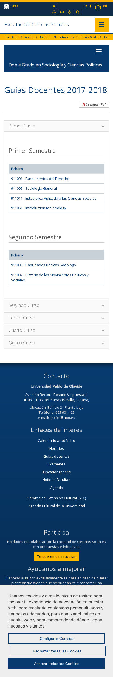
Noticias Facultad (56, 479)
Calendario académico (56, 440)
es (98, 6)
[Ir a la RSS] (86, 6)
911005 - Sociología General (34, 188)
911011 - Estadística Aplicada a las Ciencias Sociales (54, 198)
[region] (56, 631)
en (105, 6)
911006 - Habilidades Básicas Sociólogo (43, 264)
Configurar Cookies (56, 638)
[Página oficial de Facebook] (91, 6)
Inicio (43, 37)
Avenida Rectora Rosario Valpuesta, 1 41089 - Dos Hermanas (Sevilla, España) (56, 397)
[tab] (56, 126)
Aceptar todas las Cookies (56, 663)
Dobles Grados (89, 37)
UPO (13, 6)
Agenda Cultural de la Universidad (56, 505)
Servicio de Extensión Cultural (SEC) (56, 497)
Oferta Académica (64, 37)
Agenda (56, 487)
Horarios (56, 448)
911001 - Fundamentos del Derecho (40, 178)
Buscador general (56, 471)
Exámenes (56, 464)
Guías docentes (56, 456)
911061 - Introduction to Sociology (38, 207)
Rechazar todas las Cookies (57, 651)
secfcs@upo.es (62, 417)
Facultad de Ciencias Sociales (36, 24)
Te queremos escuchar (56, 556)
